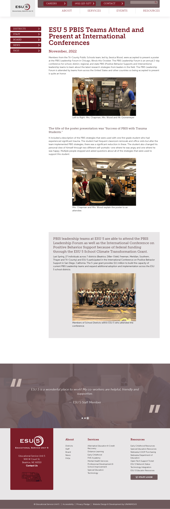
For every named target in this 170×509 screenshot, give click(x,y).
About (67, 10)
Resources (151, 10)
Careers (51, 3)
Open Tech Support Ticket (142, 461)
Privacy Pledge (83, 504)
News (16, 45)
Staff (16, 34)
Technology (93, 473)
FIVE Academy (94, 458)
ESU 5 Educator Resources (142, 470)
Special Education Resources (143, 449)
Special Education (96, 470)
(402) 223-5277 (83, 3)
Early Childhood (95, 455)
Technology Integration (141, 467)
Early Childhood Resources (143, 446)
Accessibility (68, 504)
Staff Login (146, 477)
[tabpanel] (85, 395)
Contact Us (32, 465)
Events (121, 10)
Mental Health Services (98, 461)
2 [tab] (85, 418)
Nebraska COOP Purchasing (143, 452)
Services (94, 10)
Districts (19, 28)
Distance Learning (96, 451)
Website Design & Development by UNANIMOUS (115, 504)
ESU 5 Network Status (140, 464)
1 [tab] (82, 418)
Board (17, 39)
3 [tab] (87, 418)
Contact (109, 3)
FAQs (16, 50)
